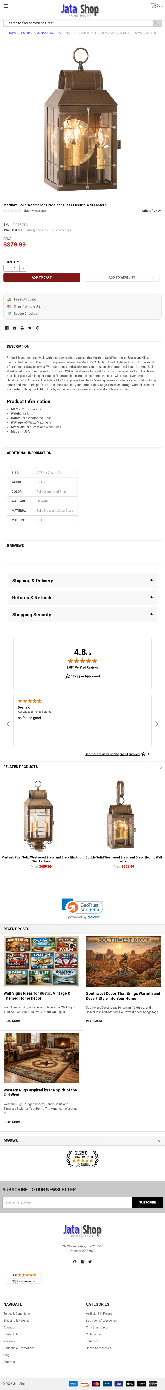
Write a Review (152, 210)
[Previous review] (8, 724)
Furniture (92, 1341)
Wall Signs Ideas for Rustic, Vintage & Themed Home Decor (37, 995)
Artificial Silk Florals (99, 1313)
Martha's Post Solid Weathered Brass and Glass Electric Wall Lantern (41, 859)
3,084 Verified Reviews (82, 667)
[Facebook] (6, 328)
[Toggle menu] (6, 6)
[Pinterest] (37, 328)
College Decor (95, 1334)
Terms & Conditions (16, 1313)
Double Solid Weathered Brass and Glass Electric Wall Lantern (124, 859)
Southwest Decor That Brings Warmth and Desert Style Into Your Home (123, 996)
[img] (82, 661)
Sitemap (9, 1362)
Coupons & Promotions (19, 1348)
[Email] (14, 328)
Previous (151, 767)
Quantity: (11, 262)
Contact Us (10, 1334)
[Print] (22, 328)
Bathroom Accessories (101, 1320)
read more (12, 1021)
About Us (9, 1327)
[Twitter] (30, 328)
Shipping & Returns (16, 1320)
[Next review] (157, 724)
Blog (6, 1355)
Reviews (9, 1341)
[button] (82, 909)
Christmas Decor (97, 1327)
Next (160, 767)
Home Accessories (98, 1348)
